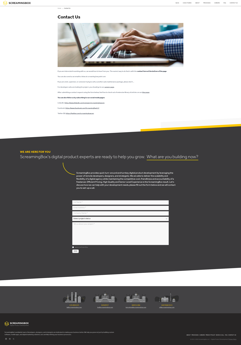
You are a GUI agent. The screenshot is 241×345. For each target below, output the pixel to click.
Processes (206, 3)
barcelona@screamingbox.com (136, 307)
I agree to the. (81, 247)
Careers (217, 3)
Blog (177, 3)
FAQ (224, 3)
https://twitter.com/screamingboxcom (80, 114)
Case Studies (187, 3)
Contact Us (234, 3)
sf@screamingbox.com (166, 307)
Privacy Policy (84, 247)
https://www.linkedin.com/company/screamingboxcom (84, 103)
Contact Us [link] (67, 8)
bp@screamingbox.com (105, 307)
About (197, 3)
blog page (145, 92)
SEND (75, 251)
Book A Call (220, 335)
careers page (109, 87)
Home (59, 8)
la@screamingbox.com (74, 307)
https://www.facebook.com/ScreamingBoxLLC (82, 108)
